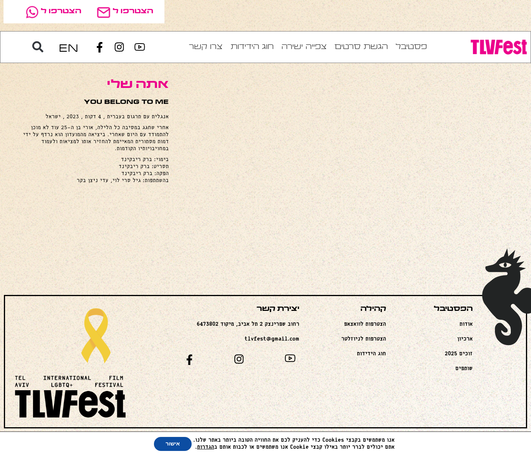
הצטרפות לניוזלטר (363, 339)
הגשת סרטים (361, 47)
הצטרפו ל (133, 11)
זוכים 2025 (459, 353)
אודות (466, 324)
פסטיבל (411, 47)
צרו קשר (206, 47)
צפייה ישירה (304, 47)
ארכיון (465, 339)
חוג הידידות (252, 47)
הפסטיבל (453, 309)
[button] (38, 47)
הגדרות (205, 447)
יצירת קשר (278, 309)
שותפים (464, 368)
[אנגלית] (68, 47)
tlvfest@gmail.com (272, 339)
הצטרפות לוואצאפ (365, 324)
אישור (173, 443)
